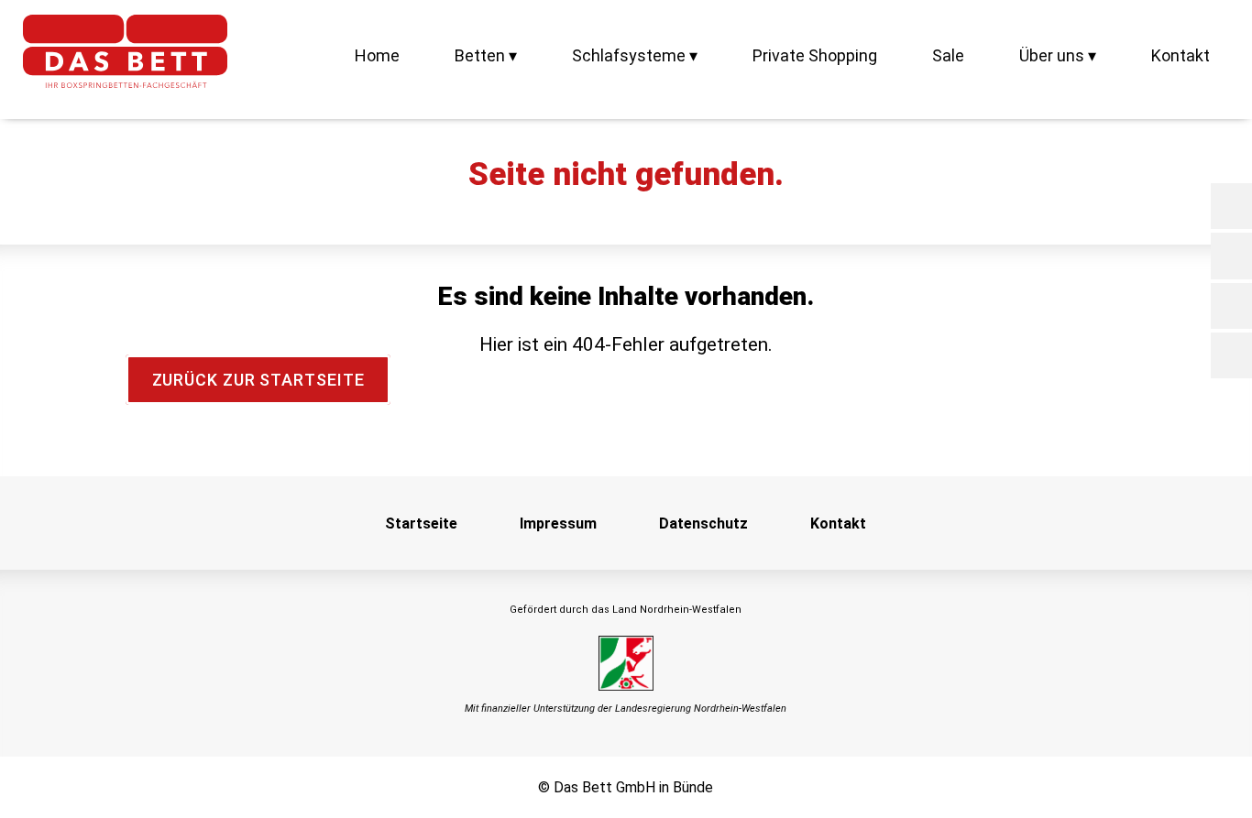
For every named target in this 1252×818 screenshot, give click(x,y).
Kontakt (1180, 55)
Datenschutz (703, 523)
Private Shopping (814, 55)
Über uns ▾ (1057, 55)
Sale (948, 55)
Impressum (558, 523)
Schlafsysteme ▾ (634, 55)
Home (377, 55)
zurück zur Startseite (258, 379)
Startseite (421, 523)
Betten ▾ (486, 55)
